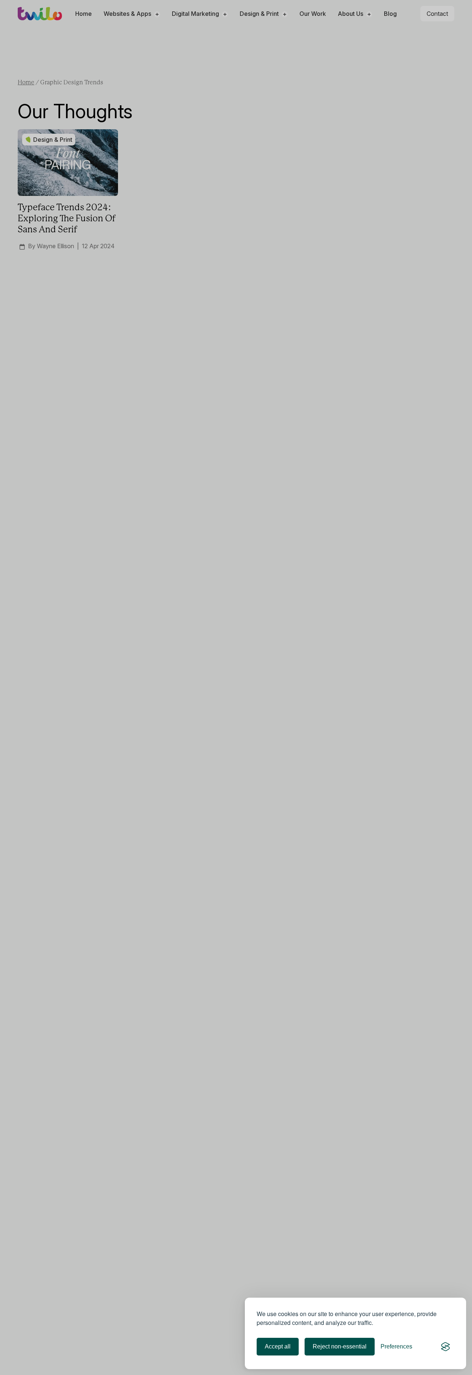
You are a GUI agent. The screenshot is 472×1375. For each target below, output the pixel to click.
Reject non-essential (340, 1346)
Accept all (278, 1346)
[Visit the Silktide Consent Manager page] (445, 1346)
